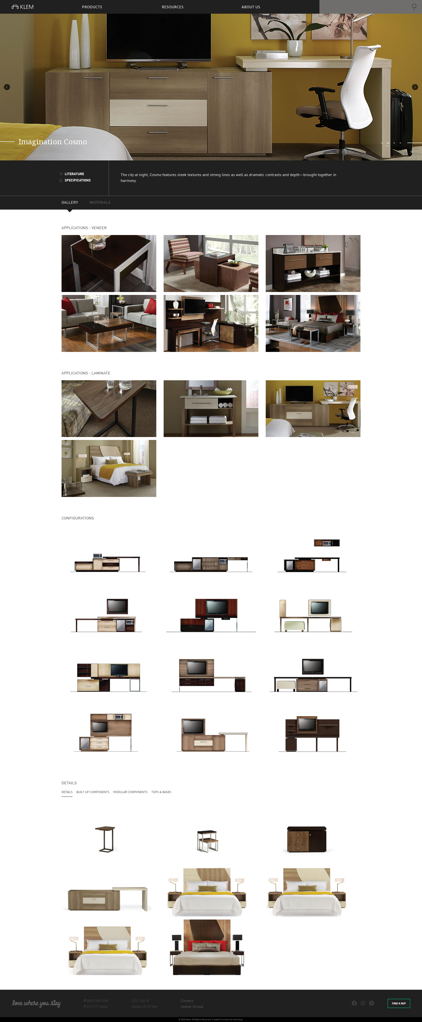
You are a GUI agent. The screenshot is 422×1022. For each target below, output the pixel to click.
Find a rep (399, 1003)
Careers (186, 1000)
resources (173, 6)
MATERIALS (100, 203)
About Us (251, 6)
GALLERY (70, 203)
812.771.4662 (96, 1006)
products (92, 6)
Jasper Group (191, 1006)
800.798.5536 (96, 1000)
